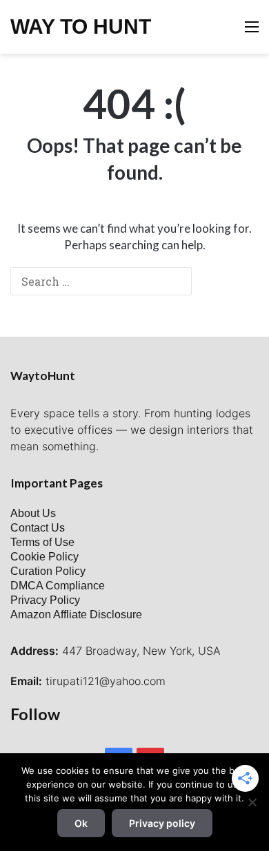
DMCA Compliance (57, 585)
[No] (252, 802)
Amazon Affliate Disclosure (76, 614)
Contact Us (37, 528)
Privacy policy (162, 823)
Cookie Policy (44, 557)
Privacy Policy (45, 600)
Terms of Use (42, 542)
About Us (33, 513)
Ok (81, 823)
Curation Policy (48, 571)
